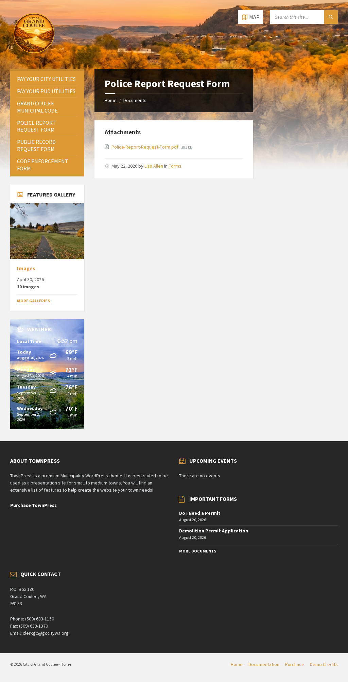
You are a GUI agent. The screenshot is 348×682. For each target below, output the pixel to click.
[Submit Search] (331, 17)
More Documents (197, 550)
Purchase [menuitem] (294, 664)
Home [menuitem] (237, 664)
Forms (175, 166)
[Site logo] (34, 55)
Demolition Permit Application (213, 531)
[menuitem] (47, 79)
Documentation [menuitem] (263, 664)
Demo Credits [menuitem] (324, 664)
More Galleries (33, 300)
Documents (134, 100)
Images (26, 268)
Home (111, 100)
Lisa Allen (153, 166)
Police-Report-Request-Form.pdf (145, 147)
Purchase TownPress (33, 505)
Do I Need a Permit (200, 513)
